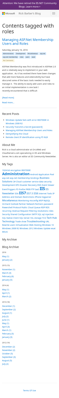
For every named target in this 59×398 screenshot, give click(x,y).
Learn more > (33, 6)
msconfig (34, 200)
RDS (47, 207)
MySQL (47, 200)
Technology (8, 221)
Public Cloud (27, 207)
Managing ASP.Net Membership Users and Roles (27, 41)
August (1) (7, 313)
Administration (8, 54)
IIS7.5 (29, 193)
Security (6, 214)
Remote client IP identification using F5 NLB (27, 137)
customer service (30, 181)
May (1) (5, 256)
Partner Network (27, 204)
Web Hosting (35, 225)
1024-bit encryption (11, 170)
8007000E (26, 170)
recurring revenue (11, 210)
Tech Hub (52, 217)
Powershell (7, 207)
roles (21, 57)
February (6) (8, 276)
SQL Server (24, 218)
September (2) (9, 309)
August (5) (7, 360)
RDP (43, 207)
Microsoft (8, 13)
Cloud (19, 181)
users (27, 57)
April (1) (6, 293)
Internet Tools (45, 193)
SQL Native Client (10, 218)
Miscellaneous (33, 54)
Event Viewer (48, 185)
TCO (44, 218)
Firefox (22, 189)
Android (34, 174)
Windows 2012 (27, 228)
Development (20, 54)
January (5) (7, 279)
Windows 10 (48, 225)
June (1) (5, 319)
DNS (39, 185)
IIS (42, 188)
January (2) (7, 259)
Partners (39, 204)
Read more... (8, 102)
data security (45, 181)
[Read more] (8, 97)
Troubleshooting (36, 221)
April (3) (6, 326)
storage (38, 218)
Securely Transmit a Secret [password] (24, 126)
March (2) (6, 296)
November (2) (8, 350)
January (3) (7, 337)
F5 (17, 189)
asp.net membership (10, 57)
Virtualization (22, 225)
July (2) (5, 316)
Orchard (6, 204)
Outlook (14, 204)
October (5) (7, 353)
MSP (41, 200)
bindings (35, 178)
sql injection (48, 214)
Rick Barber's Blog (30, 13)
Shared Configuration (20, 214)
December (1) (8, 306)
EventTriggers (8, 189)
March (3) (6, 273)
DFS (17, 185)
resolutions (42, 210)
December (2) (8, 346)
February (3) (8, 333)
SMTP (34, 214)
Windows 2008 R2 (10, 228)
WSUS (5, 231)
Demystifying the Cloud (17, 133)
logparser (46, 197)
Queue (37, 207)
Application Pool (46, 174)
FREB (28, 189)
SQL (39, 214)
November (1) (8, 269)
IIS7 (22, 192)
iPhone (38, 197)
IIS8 (36, 193)
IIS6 (16, 193)
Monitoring (23, 200)
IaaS (37, 189)
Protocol (17, 207)
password (48, 204)
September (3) (9, 357)
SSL (32, 218)
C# (14, 181)
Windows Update (42, 228)
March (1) (6, 330)
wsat (33, 57)
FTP (32, 189)
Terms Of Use (29, 390)
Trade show (20, 221)
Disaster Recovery (28, 185)
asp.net (42, 54)
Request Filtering (28, 210)
